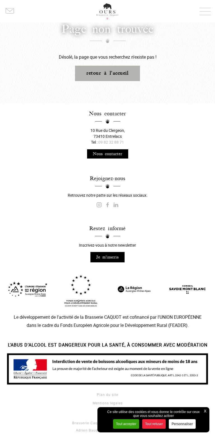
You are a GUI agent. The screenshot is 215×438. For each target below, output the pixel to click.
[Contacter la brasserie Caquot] (9, 11)
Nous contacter (107, 154)
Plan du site (107, 394)
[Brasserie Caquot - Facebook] (107, 205)
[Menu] (205, 11)
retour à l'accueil (107, 73)
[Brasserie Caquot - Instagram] (99, 205)
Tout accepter (126, 424)
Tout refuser (154, 424)
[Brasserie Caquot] (116, 205)
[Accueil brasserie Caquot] (107, 11)
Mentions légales (108, 403)
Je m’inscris (107, 257)
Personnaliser (182, 424)
